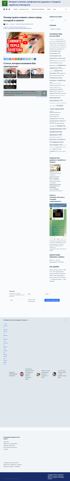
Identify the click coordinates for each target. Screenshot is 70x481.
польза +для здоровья (56, 108)
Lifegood (51, 171)
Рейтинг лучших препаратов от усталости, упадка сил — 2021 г (45, 374)
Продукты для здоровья (38, 9)
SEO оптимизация (59, 43)
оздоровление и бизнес (60, 95)
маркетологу (54, 93)
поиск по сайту (52, 105)
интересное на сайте (57, 83)
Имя (29, 294)
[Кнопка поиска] (65, 20)
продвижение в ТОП (56, 118)
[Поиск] (66, 9)
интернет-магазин (55, 85)
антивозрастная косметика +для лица (57, 58)
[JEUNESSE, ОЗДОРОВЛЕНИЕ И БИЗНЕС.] (5, 374)
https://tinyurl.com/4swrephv (55, 190)
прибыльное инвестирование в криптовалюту (55, 114)
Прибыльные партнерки (56, 49)
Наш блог (6, 441)
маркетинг (60, 91)
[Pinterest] (9, 9)
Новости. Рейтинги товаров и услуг (24, 24)
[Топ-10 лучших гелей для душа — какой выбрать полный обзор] (54, 374)
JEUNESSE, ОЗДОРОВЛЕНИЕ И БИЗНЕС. (13, 374)
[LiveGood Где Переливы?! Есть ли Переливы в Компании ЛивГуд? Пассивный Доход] (22, 374)
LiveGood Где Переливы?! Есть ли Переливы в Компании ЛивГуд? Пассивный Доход (29, 374)
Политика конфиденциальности (11, 478)
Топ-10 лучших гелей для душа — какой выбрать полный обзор (62, 374)
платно (64, 103)
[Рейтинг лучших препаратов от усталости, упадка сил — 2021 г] (38, 374)
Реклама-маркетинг (9, 445)
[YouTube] (4, 9)
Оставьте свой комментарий (35, 300)
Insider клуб (52, 39)
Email (47, 294)
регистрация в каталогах (55, 137)
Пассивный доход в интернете (58, 47)
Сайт (11, 300)
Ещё (54, 9)
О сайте (5, 449)
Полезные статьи (24, 9)
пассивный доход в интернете (55, 103)
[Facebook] (6, 9)
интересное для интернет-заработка (57, 80)
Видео (48, 9)
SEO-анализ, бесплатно (10, 447)
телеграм (58, 147)
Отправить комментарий (52, 300)
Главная (15, 9)
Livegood (59, 41)
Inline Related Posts (43, 96)
